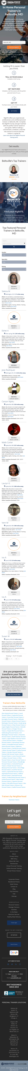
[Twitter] (12, 964)
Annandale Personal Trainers (15, 744)
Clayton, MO (14, 1022)
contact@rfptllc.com (15, 978)
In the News (14, 912)
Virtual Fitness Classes (14, 871)
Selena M (6, 291)
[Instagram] (20, 964)
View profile (14, 179)
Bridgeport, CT (14, 1016)
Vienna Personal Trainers (8, 746)
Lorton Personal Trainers (18, 756)
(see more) (8, 303)
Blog (14, 889)
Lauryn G (6, 483)
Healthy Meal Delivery (14, 917)
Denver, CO (14, 1026)
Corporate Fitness (14, 879)
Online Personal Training (14, 868)
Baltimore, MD (14, 1012)
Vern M (5, 522)
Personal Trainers (14, 905)
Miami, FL (14, 1035)
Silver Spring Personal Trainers (10, 713)
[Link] (11, 2)
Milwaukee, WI (14, 1037)
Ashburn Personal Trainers (10, 758)
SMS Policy (14, 859)
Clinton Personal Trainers (9, 740)
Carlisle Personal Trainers (8, 779)
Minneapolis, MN (14, 1039)
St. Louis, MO (14, 1054)
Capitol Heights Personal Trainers (10, 727)
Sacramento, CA (14, 1050)
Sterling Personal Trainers (19, 748)
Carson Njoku (8, 401)
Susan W (6, 636)
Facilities (14, 909)
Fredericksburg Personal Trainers (16, 777)
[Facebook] (8, 964)
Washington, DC (14, 1056)
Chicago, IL (14, 1018)
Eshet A (5, 330)
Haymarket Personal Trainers (9, 773)
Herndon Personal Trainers (14, 752)
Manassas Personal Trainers (9, 768)
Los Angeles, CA (14, 1029)
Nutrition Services (14, 914)
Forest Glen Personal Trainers (15, 717)
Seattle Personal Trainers (18, 787)
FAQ (14, 894)
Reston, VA (14, 1048)
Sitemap (14, 896)
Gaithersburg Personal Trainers (10, 733)
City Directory (14, 891)
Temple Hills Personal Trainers (15, 731)
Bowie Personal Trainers (18, 721)
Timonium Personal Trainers (9, 762)
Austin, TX (14, 1010)
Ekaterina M (14, 175)
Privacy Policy (14, 856)
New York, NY (14, 1043)
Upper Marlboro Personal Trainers (16, 738)
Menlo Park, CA (14, 1031)
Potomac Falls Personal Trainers (10, 754)
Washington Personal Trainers (10, 723)
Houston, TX (14, 1027)
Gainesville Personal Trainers (15, 771)
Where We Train (14, 861)
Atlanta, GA (14, 1008)
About (14, 854)
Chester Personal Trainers (14, 766)
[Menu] (26, 3)
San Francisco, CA (14, 1052)
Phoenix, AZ (14, 1045)
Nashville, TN (14, 1041)
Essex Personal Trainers (18, 760)
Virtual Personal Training (14, 866)
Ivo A (4, 557)
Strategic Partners (14, 907)
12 (16, 658)
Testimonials (14, 863)
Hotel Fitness (14, 884)
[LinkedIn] (16, 964)
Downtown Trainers (14, 800)
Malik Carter (7, 442)
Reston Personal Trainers (9, 750)
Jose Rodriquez (8, 370)
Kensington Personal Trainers (9, 719)
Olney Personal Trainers (18, 725)
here (9, 974)
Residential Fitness (14, 882)
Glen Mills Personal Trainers (14, 783)
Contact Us (14, 886)
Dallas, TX (14, 1024)
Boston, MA (14, 1014)
